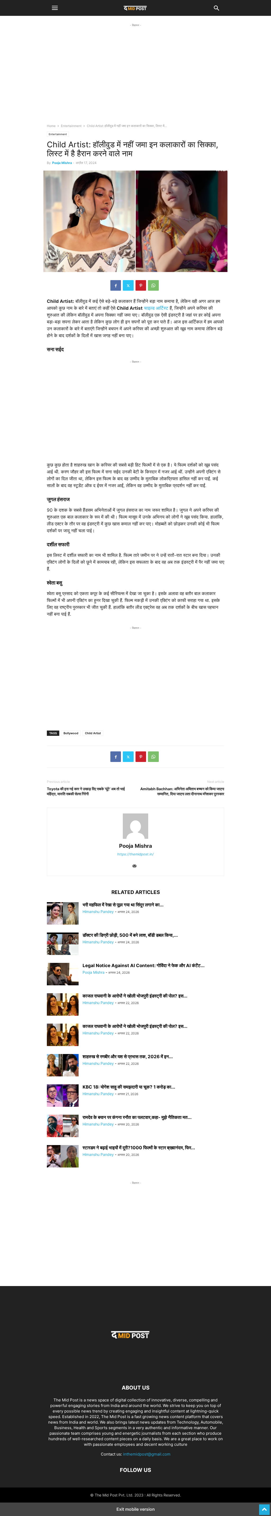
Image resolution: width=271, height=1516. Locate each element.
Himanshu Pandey (98, 911)
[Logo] (135, 1371)
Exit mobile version (135, 1509)
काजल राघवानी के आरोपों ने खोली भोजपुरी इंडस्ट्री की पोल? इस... (135, 996)
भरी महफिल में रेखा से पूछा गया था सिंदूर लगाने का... (123, 904)
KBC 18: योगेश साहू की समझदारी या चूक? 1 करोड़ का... (129, 1087)
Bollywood (71, 733)
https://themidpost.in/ (135, 854)
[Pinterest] (141, 285)
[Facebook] (115, 285)
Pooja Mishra (62, 163)
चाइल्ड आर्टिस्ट (156, 308)
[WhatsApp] (153, 285)
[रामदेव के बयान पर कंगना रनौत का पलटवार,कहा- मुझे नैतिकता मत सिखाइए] (63, 1126)
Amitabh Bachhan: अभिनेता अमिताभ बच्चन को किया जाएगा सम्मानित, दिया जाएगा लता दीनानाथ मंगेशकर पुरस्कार (182, 791)
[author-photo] (135, 838)
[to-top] (264, 1507)
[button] (55, 8)
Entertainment (71, 126)
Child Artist (93, 733)
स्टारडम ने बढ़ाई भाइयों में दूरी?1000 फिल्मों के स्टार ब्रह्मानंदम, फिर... (139, 1147)
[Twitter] (128, 285)
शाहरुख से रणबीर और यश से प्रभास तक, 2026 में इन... (128, 1056)
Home (51, 126)
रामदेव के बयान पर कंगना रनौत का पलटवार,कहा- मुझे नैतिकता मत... (137, 1117)
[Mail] (134, 866)
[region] (135, 78)
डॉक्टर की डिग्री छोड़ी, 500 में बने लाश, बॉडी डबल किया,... (130, 935)
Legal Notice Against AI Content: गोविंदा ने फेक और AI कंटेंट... (144, 965)
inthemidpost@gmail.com (146, 1454)
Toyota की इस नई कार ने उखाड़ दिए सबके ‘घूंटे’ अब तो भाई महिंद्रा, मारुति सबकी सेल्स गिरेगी (86, 791)
